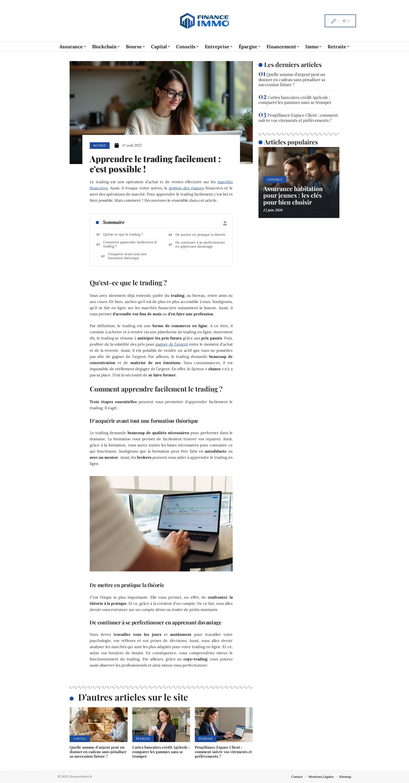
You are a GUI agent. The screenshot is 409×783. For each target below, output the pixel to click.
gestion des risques (186, 188)
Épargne (143, 738)
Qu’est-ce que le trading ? (123, 234)
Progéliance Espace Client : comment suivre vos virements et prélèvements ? (223, 752)
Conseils (274, 179)
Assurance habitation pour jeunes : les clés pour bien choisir (293, 195)
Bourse (99, 145)
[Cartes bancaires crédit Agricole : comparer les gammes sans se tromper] (161, 724)
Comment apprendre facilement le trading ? (130, 244)
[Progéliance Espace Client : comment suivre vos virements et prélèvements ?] (224, 724)
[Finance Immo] (204, 21)
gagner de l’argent (172, 344)
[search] (333, 21)
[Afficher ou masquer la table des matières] (176, 222)
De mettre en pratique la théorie (200, 234)
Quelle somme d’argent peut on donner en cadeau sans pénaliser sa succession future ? (98, 752)
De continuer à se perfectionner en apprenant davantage (200, 244)
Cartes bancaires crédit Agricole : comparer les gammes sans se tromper (161, 752)
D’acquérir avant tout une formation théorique (127, 256)
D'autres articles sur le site (133, 697)
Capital (79, 738)
